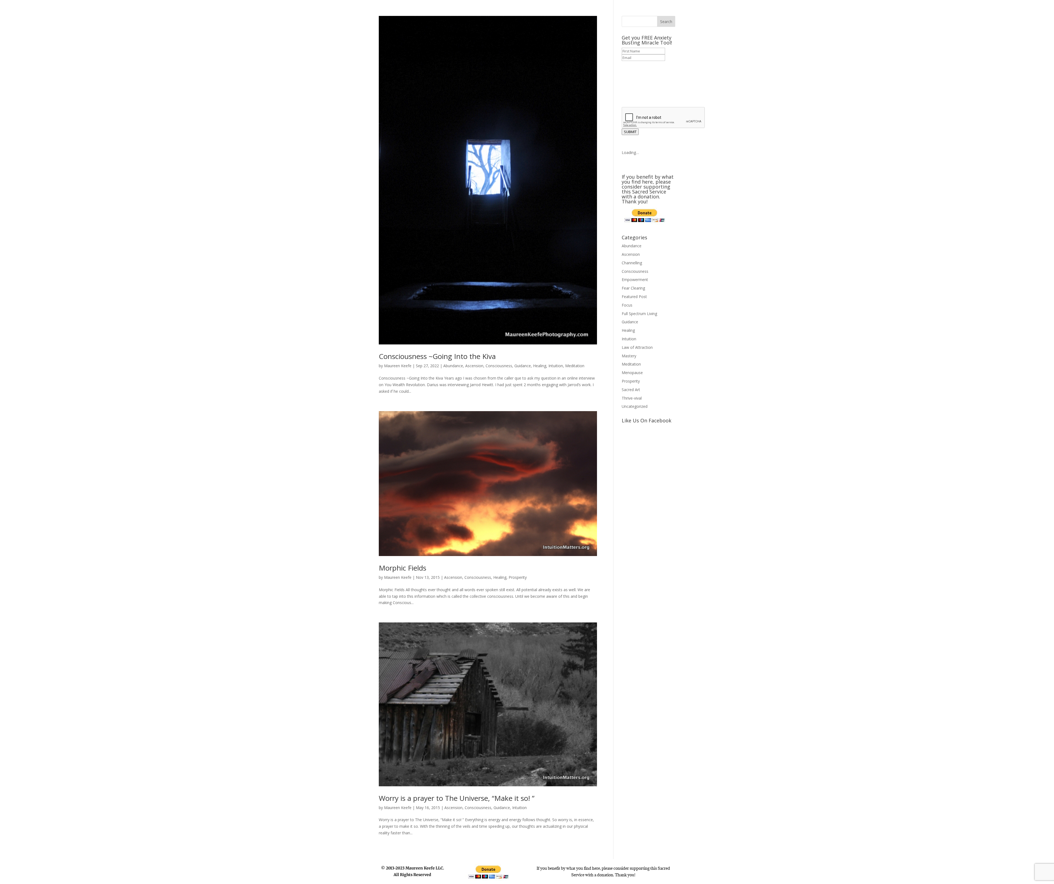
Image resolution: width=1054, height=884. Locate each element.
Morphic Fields (402, 568)
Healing (539, 365)
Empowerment (635, 279)
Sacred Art (631, 389)
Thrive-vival (632, 398)
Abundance (453, 365)
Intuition (555, 365)
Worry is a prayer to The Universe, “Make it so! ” (456, 798)
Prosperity (518, 577)
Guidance (522, 365)
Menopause (632, 372)
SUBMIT (630, 131)
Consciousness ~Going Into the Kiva (437, 356)
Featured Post (634, 296)
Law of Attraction (637, 347)
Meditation (574, 365)
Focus (627, 305)
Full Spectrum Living (639, 313)
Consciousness (499, 365)
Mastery (629, 355)
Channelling (632, 262)
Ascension (474, 365)
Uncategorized (634, 406)
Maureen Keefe (397, 365)
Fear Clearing (633, 288)
